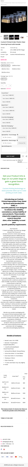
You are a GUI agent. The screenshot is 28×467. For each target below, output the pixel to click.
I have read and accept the (13, 161)
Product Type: (4, 54)
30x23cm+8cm (16, 69)
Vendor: (3, 47)
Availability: (4, 52)
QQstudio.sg (13, 47)
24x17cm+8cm (6, 65)
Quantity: (3, 83)
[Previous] (2, 36)
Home (2, 1)
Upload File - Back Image (14, 140)
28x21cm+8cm (5, 69)
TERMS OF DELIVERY (20, 161)
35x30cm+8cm (6, 72)
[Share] (26, 156)
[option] (14, 19)
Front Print (5, 93)
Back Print (5, 105)
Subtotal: (3, 88)
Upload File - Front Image (14, 134)
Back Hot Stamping (8, 126)
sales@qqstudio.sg (7, 441)
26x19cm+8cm (16, 65)
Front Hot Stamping (8, 117)
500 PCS (4, 79)
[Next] (26, 36)
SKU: (2, 50)
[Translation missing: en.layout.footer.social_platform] (1, 449)
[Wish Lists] (23, 156)
